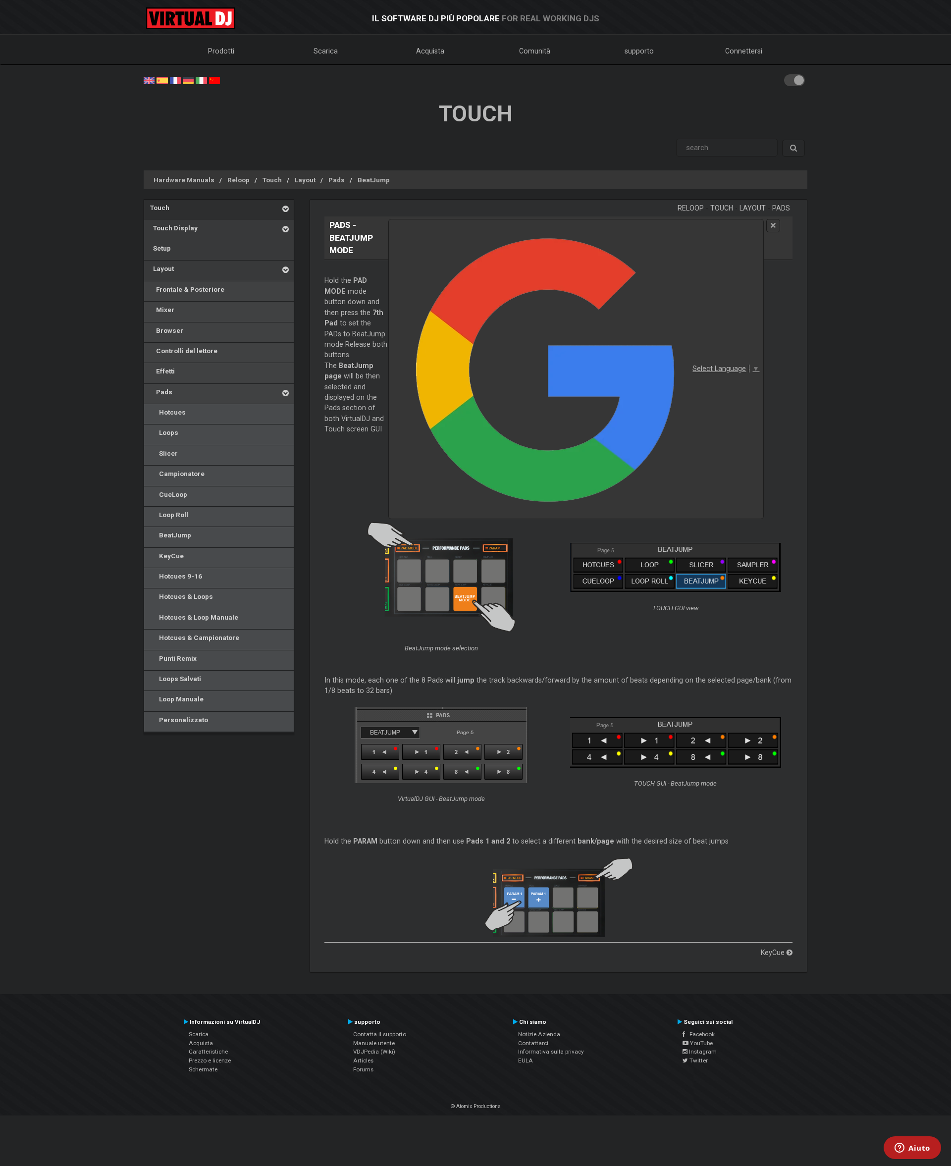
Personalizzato (179, 720)
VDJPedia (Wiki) (374, 1051)
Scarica (326, 51)
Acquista (430, 51)
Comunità (534, 51)
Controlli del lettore (183, 351)
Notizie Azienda (539, 1034)
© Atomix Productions (476, 1106)
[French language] (175, 79)
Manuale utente (374, 1043)
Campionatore (177, 473)
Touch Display (174, 228)
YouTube (700, 1043)
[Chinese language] (214, 79)
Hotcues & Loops (181, 596)
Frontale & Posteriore (187, 289)
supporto (639, 51)
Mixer (162, 310)
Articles (363, 1060)
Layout (305, 180)
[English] (149, 79)
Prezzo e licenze (210, 1060)
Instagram (702, 1051)
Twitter (698, 1060)
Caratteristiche (208, 1051)
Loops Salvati (175, 679)
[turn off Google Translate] (773, 225)
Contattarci (533, 1043)
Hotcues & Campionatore (194, 637)
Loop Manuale (177, 699)
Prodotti (221, 51)
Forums (363, 1069)
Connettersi (743, 51)
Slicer (164, 453)
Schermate (203, 1069)
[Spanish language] (162, 79)
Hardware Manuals (184, 180)
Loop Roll (169, 515)
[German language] (188, 79)
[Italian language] (201, 79)
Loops (164, 432)
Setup (160, 248)
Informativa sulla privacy (551, 1051)
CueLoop (168, 494)
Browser (166, 330)
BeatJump (374, 180)
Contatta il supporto (379, 1034)
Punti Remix (173, 658)
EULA (525, 1060)
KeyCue (167, 556)
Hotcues (168, 412)
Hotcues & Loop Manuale (194, 617)
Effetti (162, 371)
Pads (336, 180)
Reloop (238, 180)
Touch (272, 180)
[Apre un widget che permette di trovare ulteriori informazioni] (912, 1148)
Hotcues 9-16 (176, 576)
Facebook (700, 1034)
